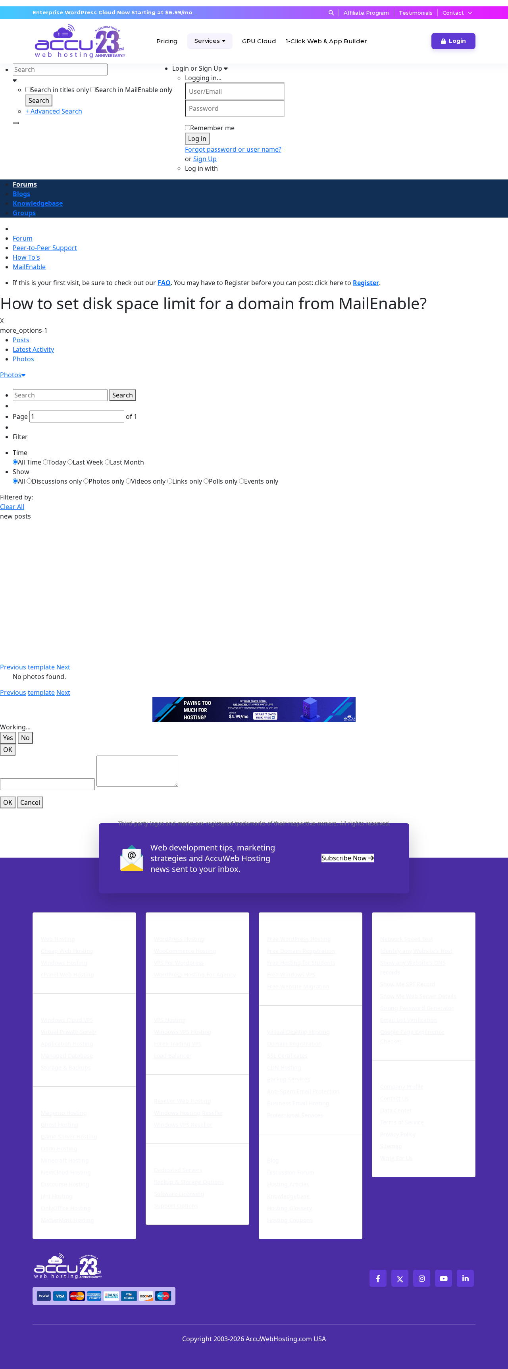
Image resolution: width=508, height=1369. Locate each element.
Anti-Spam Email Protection (303, 1091)
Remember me (212, 127)
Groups (24, 212)
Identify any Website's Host (416, 950)
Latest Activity (33, 349)
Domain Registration (294, 1043)
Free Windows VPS (291, 974)
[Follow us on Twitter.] (399, 1278)
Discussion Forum (290, 1172)
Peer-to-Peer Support (45, 247)
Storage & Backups (66, 1067)
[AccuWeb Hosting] (62, 41)
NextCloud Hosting (66, 1172)
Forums (25, 184)
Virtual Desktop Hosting (298, 1031)
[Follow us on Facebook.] (378, 1278)
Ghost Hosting (60, 1124)
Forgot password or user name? (233, 149)
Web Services (285, 1010)
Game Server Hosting (69, 1136)
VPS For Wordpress (179, 962)
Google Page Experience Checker (412, 1036)
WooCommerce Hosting (185, 950)
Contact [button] (453, 13)
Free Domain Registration (301, 950)
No (25, 737)
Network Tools (400, 917)
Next (63, 667)
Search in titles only (60, 89)
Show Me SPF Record (407, 984)
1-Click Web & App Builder (326, 41)
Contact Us (394, 1098)
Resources (279, 1139)
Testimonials (416, 13)
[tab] (260, 340)
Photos (23, 359)
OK (7, 749)
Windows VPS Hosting (183, 1031)
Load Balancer (173, 1055)
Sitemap (391, 1146)
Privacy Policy (398, 1134)
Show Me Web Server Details (418, 996)
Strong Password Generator (417, 1008)
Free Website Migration (298, 986)
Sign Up (205, 158)
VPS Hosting (170, 1020)
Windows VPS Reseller (183, 1124)
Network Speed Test (406, 939)
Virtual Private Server (69, 1031)
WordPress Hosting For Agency (195, 974)
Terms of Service (402, 1122)
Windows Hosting (64, 962)
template (41, 667)
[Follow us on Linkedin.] (465, 1278)
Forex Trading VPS (178, 1043)
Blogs (21, 193)
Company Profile (401, 1086)
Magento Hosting (64, 1112)
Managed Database (67, 1055)
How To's (26, 257)
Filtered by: (16, 497)
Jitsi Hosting (57, 1196)
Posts (21, 340)
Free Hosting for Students (301, 962)
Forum (23, 238)
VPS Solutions (172, 998)
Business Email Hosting (298, 1103)
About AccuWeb (403, 1065)
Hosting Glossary (289, 1208)
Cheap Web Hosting (67, 950)
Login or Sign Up (198, 68)
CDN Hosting (284, 1067)
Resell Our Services (183, 1079)
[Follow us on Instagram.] (421, 1278)
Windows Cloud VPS (67, 1020)
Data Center (396, 1110)
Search (39, 100)
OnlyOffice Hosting (66, 1208)
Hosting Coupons (290, 1220)
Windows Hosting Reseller (188, 1112)
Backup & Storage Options (189, 1182)
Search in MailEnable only (134, 89)
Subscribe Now (344, 858)
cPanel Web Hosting (67, 974)
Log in (197, 138)
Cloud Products (63, 998)
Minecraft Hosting (65, 1160)
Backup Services (288, 1079)
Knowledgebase (38, 203)
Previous (13, 667)
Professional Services (295, 1115)
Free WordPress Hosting (299, 939)
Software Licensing (179, 1193)
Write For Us (396, 1158)
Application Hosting (67, 1043)
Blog (273, 1160)
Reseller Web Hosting (182, 1101)
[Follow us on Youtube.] (443, 1278)
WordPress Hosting (183, 917)
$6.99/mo (178, 12)
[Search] (16, 123)
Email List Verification (408, 1020)
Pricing (167, 41)
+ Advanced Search (53, 111)
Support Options (176, 1205)
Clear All (12, 506)
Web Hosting (58, 939)
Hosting (48, 917)
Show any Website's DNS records (413, 967)
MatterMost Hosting (67, 1220)
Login (457, 40)
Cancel (30, 802)
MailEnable (29, 266)
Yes (8, 737)
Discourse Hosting (65, 1184)
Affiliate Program (366, 13)
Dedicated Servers (182, 1148)
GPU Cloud (259, 41)
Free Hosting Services (301, 917)
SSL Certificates (287, 1055)
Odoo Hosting (59, 1148)
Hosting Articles (288, 1184)
